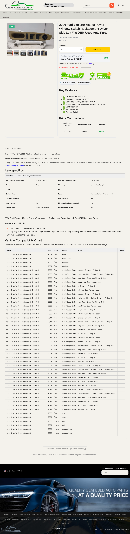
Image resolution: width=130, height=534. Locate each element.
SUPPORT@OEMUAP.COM (58, 529)
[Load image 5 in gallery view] (37, 53)
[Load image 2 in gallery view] (17, 53)
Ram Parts (102, 519)
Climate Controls (66, 12)
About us (14, 514)
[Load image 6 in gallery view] (44, 53)
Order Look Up (77, 514)
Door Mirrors (43, 12)
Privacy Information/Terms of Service (30, 514)
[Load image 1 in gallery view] (10, 53)
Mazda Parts (83, 519)
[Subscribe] (126, 472)
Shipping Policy (98, 514)
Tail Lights (25, 12)
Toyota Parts (123, 519)
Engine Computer (54, 12)
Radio (10, 12)
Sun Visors (17, 12)
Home (5, 12)
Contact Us (87, 514)
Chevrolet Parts (26, 519)
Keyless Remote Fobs (91, 12)
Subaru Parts (112, 519)
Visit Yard (6, 17)
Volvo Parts (65, 523)
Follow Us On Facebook (112, 514)
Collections (119, 12)
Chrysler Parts (37, 519)
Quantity (62, 45)
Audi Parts (6, 519)
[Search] (111, 5)
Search (6, 514)
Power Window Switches (106, 12)
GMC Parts (66, 519)
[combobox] (98, 5)
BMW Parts (15, 519)
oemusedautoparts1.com (14, 165)
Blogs (124, 514)
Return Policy (66, 514)
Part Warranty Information (52, 514)
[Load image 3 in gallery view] (23, 53)
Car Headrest (34, 12)
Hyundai (74, 519)
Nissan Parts (93, 519)
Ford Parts (57, 519)
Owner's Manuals (78, 12)
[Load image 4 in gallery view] (30, 53)
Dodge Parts (48, 519)
